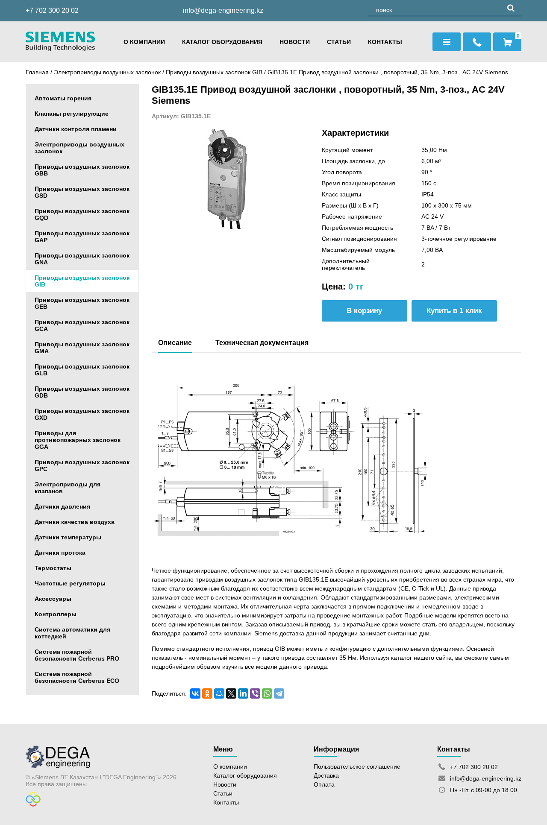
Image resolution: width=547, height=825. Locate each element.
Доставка (326, 775)
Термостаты (53, 568)
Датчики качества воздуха (75, 521)
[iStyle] (33, 804)
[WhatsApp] (267, 693)
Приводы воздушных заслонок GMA (82, 347)
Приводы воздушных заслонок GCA (82, 325)
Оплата (324, 784)
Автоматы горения (63, 98)
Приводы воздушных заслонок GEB (82, 303)
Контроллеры (55, 614)
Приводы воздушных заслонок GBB (82, 170)
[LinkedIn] (243, 693)
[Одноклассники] (207, 693)
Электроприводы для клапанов (67, 487)
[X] (231, 693)
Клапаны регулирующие (72, 113)
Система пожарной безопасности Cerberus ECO (77, 677)
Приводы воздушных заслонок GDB (82, 392)
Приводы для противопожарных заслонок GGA (78, 440)
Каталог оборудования (222, 41)
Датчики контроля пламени (76, 129)
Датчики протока (60, 552)
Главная (37, 72)
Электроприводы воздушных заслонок (107, 72)
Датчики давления (62, 506)
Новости (294, 41)
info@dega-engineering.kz (223, 10)
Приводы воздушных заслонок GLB (82, 370)
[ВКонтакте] (195, 693)
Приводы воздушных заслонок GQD (82, 214)
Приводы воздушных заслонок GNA (82, 259)
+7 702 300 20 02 (52, 10)
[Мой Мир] (219, 693)
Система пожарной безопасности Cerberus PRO (77, 655)
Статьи (339, 41)
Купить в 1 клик (454, 311)
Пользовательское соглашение (357, 766)
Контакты (385, 41)
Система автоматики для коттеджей (72, 633)
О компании (144, 41)
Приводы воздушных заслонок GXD (82, 414)
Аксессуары (53, 598)
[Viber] (255, 693)
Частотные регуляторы (70, 583)
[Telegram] (279, 693)
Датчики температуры (68, 537)
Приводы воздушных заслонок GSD (82, 192)
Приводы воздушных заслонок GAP (82, 236)
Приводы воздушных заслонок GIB (215, 72)
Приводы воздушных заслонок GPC (82, 465)
